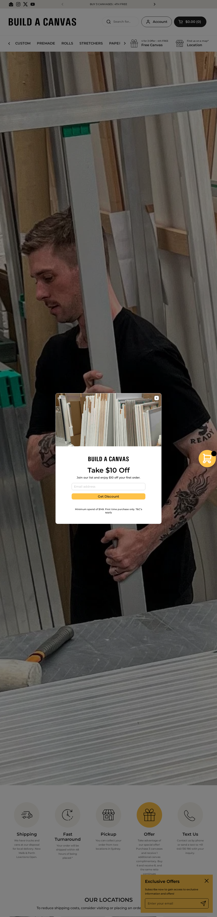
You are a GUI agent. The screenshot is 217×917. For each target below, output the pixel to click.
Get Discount (108, 496)
